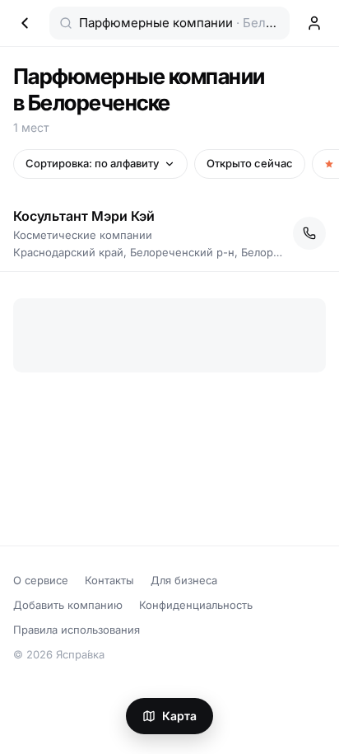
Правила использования (76, 629)
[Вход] (314, 23)
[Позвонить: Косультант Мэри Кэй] (309, 233)
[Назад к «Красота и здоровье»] (25, 23)
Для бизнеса (184, 580)
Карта (179, 716)
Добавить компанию (68, 604)
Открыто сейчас (250, 163)
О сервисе (40, 580)
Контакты (109, 580)
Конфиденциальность (196, 604)
